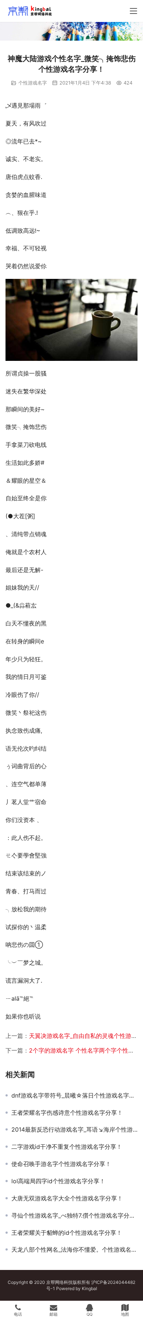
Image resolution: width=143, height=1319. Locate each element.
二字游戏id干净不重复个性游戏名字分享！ (66, 1146)
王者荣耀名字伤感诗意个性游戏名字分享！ (67, 1112)
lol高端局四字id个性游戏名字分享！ (58, 1181)
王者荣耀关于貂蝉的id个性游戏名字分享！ (66, 1232)
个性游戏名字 (32, 83)
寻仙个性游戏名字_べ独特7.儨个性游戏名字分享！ (74, 1215)
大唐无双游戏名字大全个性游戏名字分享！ (67, 1198)
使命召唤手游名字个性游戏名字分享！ (61, 1164)
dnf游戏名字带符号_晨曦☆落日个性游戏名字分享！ (74, 1095)
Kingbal (89, 1288)
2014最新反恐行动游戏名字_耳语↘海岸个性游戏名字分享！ (74, 1129)
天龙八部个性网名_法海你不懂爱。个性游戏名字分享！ (74, 1249)
